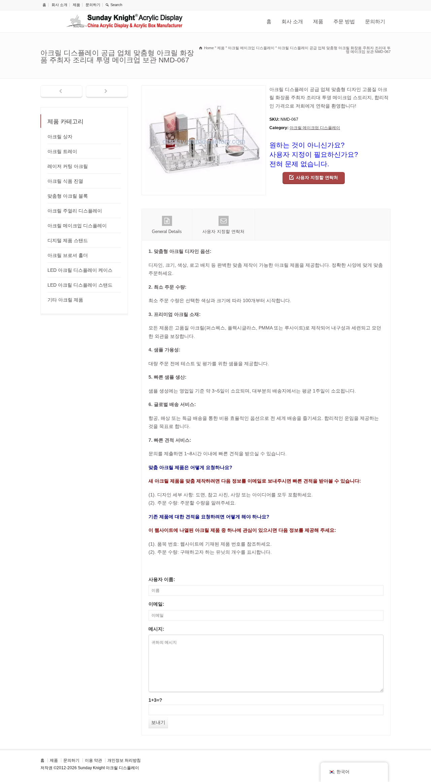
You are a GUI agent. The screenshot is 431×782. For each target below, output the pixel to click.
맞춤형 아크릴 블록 (67, 196)
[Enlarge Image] (204, 89)
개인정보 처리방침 (124, 760)
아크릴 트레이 (62, 151)
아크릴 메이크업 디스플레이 (315, 127)
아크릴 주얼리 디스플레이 (74, 210)
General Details (167, 231)
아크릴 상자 (59, 136)
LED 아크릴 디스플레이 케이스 (79, 270)
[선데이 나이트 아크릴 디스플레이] (124, 21)
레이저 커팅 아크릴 (67, 166)
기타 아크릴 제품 (65, 299)
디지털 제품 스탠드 (67, 240)
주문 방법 (344, 21)
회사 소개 (59, 5)
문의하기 (93, 5)
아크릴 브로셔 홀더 (67, 255)
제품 (76, 5)
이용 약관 (93, 760)
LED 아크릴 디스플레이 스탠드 (79, 285)
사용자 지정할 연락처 (317, 177)
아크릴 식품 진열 (65, 181)
